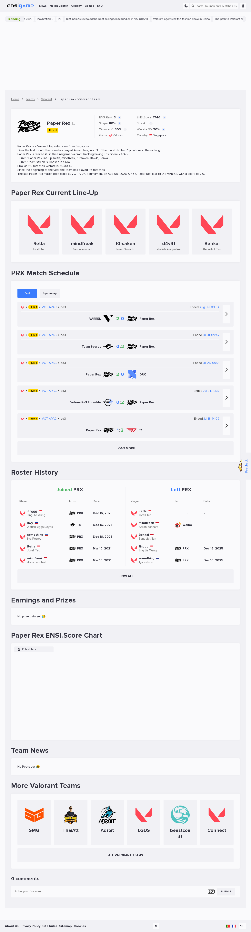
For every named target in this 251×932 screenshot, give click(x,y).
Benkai (104, 158)
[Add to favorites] (74, 123)
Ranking (88, 154)
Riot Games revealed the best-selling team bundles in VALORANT (95, 19)
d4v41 (94, 158)
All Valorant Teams (125, 855)
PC (47, 19)
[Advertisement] (125, 56)
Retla (56, 158)
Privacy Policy (30, 926)
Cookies (80, 926)
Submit (226, 891)
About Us (12, 926)
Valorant (118, 135)
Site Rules (49, 926)
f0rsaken (82, 158)
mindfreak (68, 158)
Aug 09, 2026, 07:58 (122, 174)
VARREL (172, 174)
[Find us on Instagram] (156, 926)
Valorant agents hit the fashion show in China (169, 19)
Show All (125, 576)
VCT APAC (79, 174)
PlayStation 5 (33, 19)
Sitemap (65, 926)
